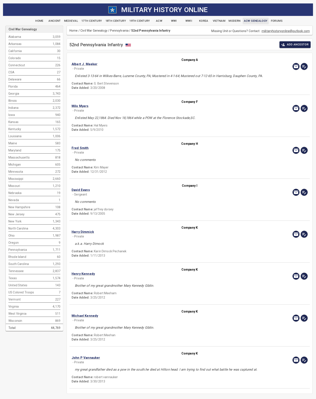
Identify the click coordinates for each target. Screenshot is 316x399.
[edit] (304, 66)
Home (73, 30)
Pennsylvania (119, 30)
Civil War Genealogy (93, 30)
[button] (154, 64)
